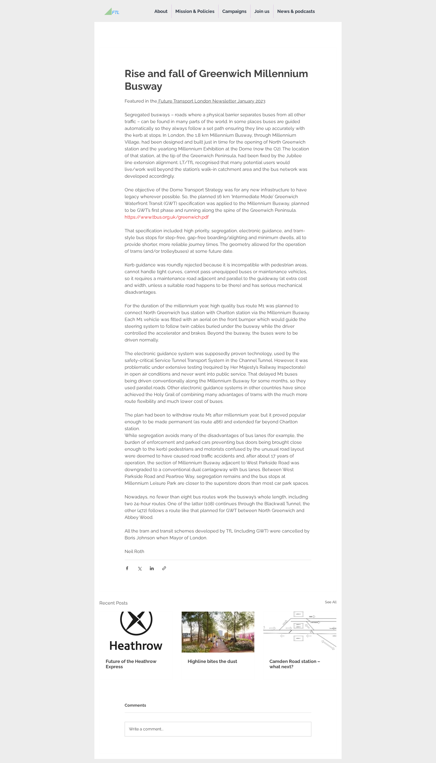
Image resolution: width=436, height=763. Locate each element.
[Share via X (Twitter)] (139, 568)
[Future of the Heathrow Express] (136, 632)
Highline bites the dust (212, 661)
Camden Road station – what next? (294, 664)
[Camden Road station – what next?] (299, 632)
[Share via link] (164, 568)
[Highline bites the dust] (218, 632)
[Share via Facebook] (127, 568)
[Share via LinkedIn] (151, 568)
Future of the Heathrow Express (131, 664)
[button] (262, 11)
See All (331, 602)
